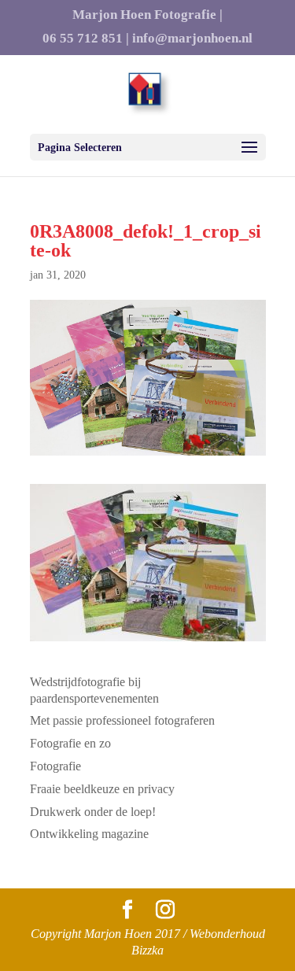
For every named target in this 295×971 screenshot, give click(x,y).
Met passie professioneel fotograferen (122, 720)
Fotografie (55, 766)
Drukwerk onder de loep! (93, 811)
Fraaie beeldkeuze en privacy (102, 789)
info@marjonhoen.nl (192, 38)
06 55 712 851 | (85, 38)
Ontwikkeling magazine (89, 833)
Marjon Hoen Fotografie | (147, 15)
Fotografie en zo (70, 743)
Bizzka (147, 950)
